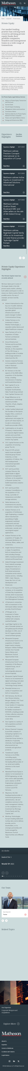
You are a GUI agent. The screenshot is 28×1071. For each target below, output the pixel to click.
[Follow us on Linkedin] (14, 1061)
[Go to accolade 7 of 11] (14, 876)
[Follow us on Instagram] (9, 1061)
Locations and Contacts (8, 1051)
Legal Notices (5, 1055)
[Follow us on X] (18, 1061)
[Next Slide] (23, 258)
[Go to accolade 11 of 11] (21, 876)
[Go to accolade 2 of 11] (4, 876)
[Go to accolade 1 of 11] (2, 876)
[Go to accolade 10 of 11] (19, 876)
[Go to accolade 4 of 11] (8, 876)
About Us (4, 1041)
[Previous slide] (3, 920)
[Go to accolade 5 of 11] (10, 876)
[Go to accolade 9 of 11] (17, 876)
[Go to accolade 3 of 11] (6, 876)
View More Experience (19, 135)
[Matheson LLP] (9, 3)
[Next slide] (6, 920)
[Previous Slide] (20, 258)
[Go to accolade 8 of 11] (15, 876)
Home (3, 18)
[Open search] (20, 3)
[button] (24, 3)
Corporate (8, 18)
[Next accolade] (6, 873)
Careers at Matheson (7, 1048)
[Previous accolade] (3, 873)
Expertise (4, 1044)
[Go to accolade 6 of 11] (12, 876)
